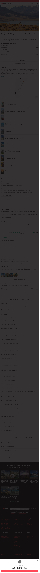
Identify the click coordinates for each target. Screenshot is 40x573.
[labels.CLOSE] (38, 560)
